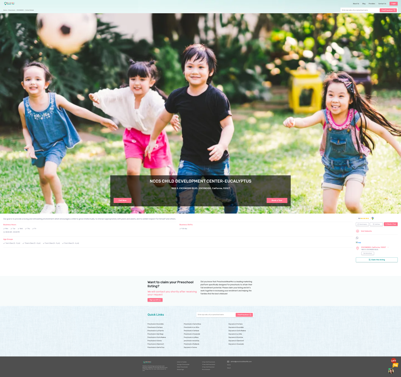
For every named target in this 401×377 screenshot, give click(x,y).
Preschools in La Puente (156, 331)
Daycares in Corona (190, 347)
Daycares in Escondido (236, 327)
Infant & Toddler (182, 362)
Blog (363, 4)
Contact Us (382, 4)
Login (393, 3)
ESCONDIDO (20, 10)
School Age (180, 369)
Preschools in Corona (155, 341)
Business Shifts (186, 225)
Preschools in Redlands (191, 344)
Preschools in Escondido (156, 324)
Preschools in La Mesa (191, 337)
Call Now (122, 200)
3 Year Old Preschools (208, 364)
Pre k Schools (206, 369)
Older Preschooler (182, 367)
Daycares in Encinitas (236, 337)
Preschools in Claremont (156, 344)
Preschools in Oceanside (192, 334)
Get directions (367, 253)
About (229, 368)
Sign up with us (155, 300)
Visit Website (366, 231)
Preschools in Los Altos (191, 327)
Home (5, 10)
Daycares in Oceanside (236, 344)
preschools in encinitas (191, 341)
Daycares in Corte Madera (237, 331)
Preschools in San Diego (155, 334)
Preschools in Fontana (155, 327)
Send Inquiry (363, 224)
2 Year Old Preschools (208, 362)
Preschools (11, 10)
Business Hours (9, 225)
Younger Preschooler (183, 364)
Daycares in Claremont (236, 341)
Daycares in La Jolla (235, 334)
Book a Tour (277, 200)
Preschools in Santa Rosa (192, 324)
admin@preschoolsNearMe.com (241, 361)
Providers (372, 4)
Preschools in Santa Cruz (156, 347)
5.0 (359, 218)
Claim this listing (378, 260)
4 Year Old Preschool (208, 367)
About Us (356, 4)
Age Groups (8, 239)
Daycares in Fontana (235, 324)
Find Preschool (387, 10)
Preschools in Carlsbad (191, 331)
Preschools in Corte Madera (157, 337)
